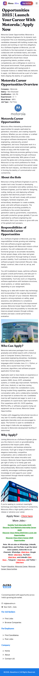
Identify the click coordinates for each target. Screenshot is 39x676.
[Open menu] (36, 3)
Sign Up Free (26, 3)
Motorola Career (21, 566)
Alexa (13, 3)
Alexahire (10, 566)
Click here (20, 562)
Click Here (21, 560)
